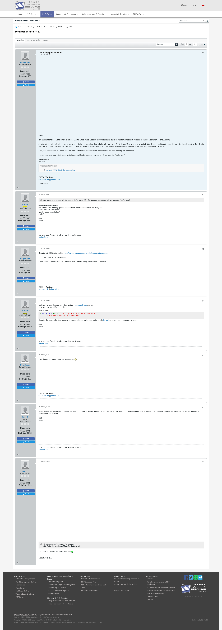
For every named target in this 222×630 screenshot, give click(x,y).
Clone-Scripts (20, 588)
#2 (203, 195)
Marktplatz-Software (23, 591)
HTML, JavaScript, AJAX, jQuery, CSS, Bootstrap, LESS (54, 27)
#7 (203, 462)
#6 (203, 407)
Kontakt (26, 614)
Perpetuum (25, 62)
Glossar (150, 599)
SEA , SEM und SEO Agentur (58, 591)
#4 (203, 301)
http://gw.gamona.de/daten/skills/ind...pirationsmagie (86, 253)
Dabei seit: (25, 71)
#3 (203, 249)
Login (185, 5)
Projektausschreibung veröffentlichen (160, 590)
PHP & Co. (137, 14)
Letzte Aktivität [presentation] (33, 40)
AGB (32, 614)
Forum (22, 27)
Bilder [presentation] (45, 40)
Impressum (18, 614)
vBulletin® (25, 615)
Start (20, 14)
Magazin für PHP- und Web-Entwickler (62, 601)
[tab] (20, 40)
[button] (194, 5)
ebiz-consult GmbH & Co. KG (42, 620)
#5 (203, 355)
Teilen (27, 82)
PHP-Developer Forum (89, 582)
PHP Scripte (31, 14)
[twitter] (191, 578)
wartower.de (44, 179)
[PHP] (27, 5)
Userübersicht (53, 594)
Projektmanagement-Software (27, 582)
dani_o (25, 471)
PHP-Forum (47, 14)
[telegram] (200, 578)
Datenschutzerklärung (60, 614)
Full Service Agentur (55, 581)
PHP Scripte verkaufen (155, 593)
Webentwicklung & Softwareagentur (61, 585)
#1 (203, 53)
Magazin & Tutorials (119, 14)
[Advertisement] (116, 95)
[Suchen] (207, 21)
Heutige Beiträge (21, 21)
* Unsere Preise (152, 596)
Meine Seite (43, 237)
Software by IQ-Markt (200, 620)
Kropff (25, 204)
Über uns (150, 579)
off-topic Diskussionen (89, 590)
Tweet (27, 85)
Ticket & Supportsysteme (25, 594)
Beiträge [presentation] (20, 40)
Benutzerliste (35, 21)
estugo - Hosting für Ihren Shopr (125, 584)
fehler (105, 320)
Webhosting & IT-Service (57, 588)
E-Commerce (20, 585)
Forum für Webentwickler (90, 579)
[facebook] (186, 578)
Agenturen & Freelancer (66, 14)
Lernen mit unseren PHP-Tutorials (60, 604)
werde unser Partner (121, 590)
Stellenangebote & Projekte (93, 14)
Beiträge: (23, 76)
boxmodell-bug (81, 305)
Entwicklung (30, 27)
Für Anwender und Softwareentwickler (161, 587)
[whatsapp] (195, 578)
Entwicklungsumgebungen (25, 579)
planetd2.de (55, 179)
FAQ (70, 614)
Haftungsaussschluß (42, 614)
